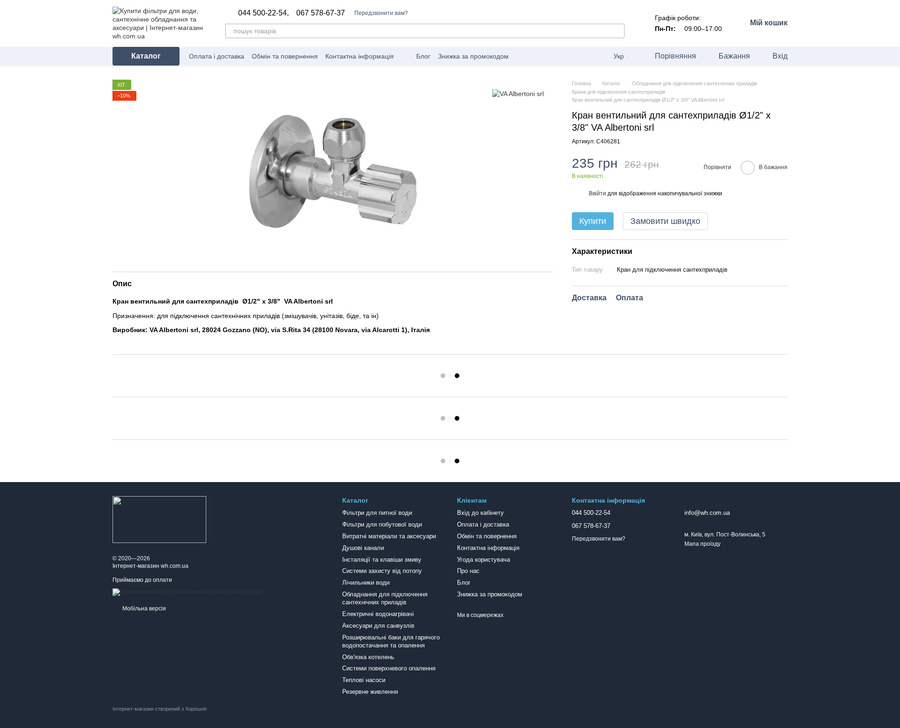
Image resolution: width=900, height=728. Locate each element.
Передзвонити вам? (381, 13)
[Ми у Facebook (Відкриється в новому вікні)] (521, 56)
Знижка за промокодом (473, 56)
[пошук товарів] (617, 30)
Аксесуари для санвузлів (378, 625)
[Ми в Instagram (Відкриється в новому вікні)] (533, 56)
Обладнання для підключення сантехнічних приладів (385, 598)
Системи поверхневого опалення (388, 668)
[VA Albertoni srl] (518, 93)
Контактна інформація (359, 56)
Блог (423, 56)
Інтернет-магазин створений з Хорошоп (159, 709)
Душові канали (363, 547)
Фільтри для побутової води (382, 524)
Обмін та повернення (285, 56)
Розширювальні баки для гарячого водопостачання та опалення (391, 641)
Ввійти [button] (597, 193)
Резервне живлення (370, 691)
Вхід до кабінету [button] (480, 512)
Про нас (468, 570)
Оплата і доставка (216, 56)
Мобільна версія (143, 608)
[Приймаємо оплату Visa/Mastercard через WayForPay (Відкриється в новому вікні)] (187, 592)
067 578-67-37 (320, 13)
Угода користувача (483, 559)
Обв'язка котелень (368, 657)
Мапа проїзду (702, 544)
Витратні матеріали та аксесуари (389, 536)
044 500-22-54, (263, 13)
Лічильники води (366, 582)
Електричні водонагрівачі (378, 613)
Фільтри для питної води (377, 512)
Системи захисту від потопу (382, 570)
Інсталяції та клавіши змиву (381, 559)
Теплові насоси (363, 679)
